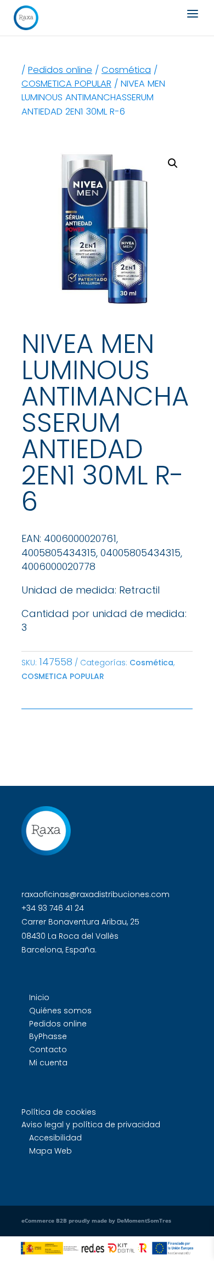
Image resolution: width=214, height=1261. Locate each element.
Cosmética (126, 70)
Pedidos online (60, 70)
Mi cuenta (48, 1062)
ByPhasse (48, 1036)
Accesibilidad (55, 1137)
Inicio (39, 997)
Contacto (48, 1049)
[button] (173, 163)
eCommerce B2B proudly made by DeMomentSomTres (96, 1220)
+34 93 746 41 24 (52, 908)
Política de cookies (58, 1111)
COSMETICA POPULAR (66, 83)
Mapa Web (50, 1150)
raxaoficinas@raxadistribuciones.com (95, 894)
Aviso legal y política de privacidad (90, 1124)
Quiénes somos (60, 1010)
